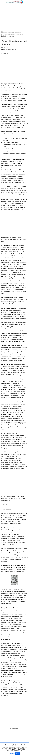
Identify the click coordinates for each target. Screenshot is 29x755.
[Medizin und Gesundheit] (14, 2)
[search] (27, 2)
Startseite (3, 31)
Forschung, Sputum (5, 33)
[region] (14, 16)
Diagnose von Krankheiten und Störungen (11, 32)
